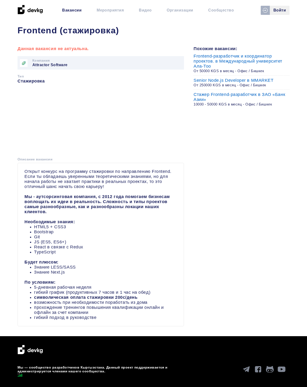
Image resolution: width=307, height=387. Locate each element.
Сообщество (221, 10)
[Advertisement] (101, 122)
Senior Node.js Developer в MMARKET (233, 82)
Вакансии (72, 10)
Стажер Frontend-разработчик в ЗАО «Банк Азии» (239, 99)
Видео (145, 10)
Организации (180, 10)
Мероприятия (110, 10)
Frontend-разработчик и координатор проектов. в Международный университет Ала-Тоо (238, 63)
